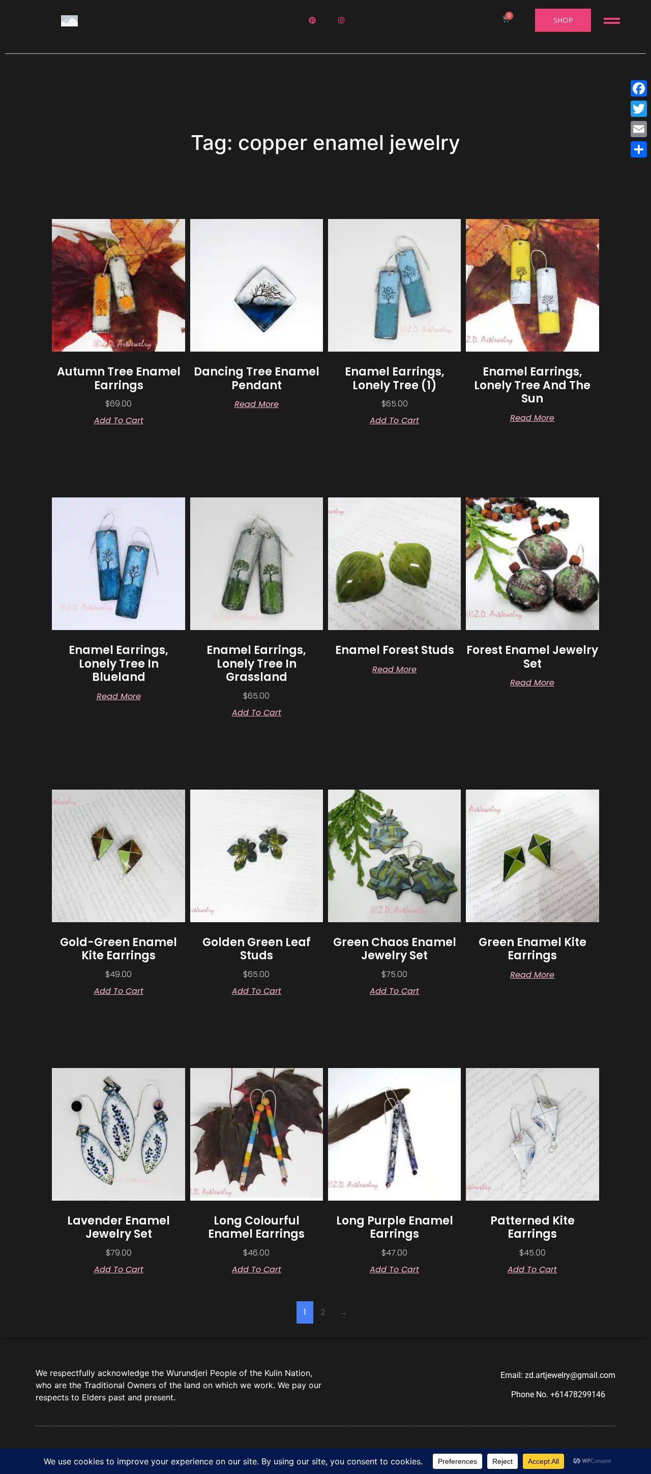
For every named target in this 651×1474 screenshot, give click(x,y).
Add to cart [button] (118, 421)
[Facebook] (639, 88)
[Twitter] (639, 109)
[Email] (639, 129)
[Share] (639, 149)
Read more (256, 404)
